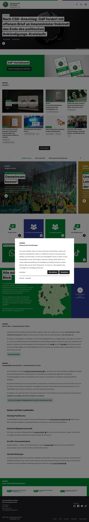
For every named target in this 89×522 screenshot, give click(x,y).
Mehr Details (22, 272)
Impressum (21, 278)
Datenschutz (28, 278)
